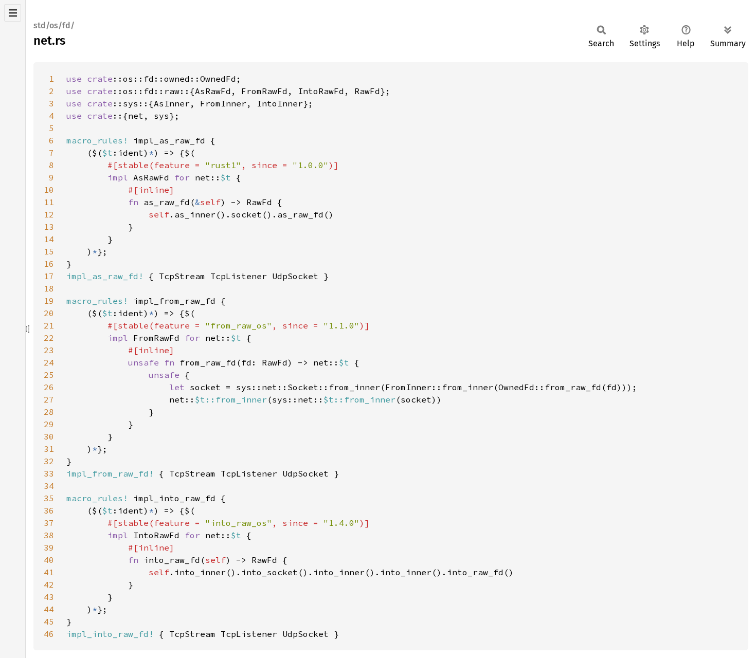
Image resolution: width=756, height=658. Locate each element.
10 (49, 190)
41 (49, 572)
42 (49, 584)
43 (49, 597)
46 (49, 634)
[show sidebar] (12, 13)
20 (49, 313)
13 (49, 227)
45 (49, 621)
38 (49, 535)
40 (49, 560)
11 (49, 202)
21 (49, 325)
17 (49, 276)
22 (49, 338)
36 (49, 510)
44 (49, 609)
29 (49, 424)
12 (49, 214)
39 (49, 547)
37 (49, 523)
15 (49, 251)
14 (49, 239)
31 (49, 449)
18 (49, 288)
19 (49, 301)
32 (49, 461)
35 (49, 498)
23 (49, 350)
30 (49, 436)
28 (49, 412)
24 (49, 362)
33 (49, 473)
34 (49, 486)
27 (49, 399)
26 (49, 387)
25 (49, 375)
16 (49, 264)
